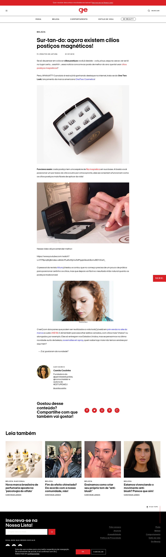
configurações (33, 554)
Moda (38, 19)
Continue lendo (13, 495)
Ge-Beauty (155, 542)
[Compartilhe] (117, 410)
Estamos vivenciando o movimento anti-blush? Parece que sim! (139, 488)
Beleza (55, 19)
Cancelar (98, 552)
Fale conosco (115, 527)
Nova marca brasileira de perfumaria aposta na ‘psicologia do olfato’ (22, 488)
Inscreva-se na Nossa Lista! (102, 3)
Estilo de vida (106, 19)
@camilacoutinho (59, 388)
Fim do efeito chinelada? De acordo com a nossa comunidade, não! (61, 488)
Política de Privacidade (110, 538)
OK (83, 552)
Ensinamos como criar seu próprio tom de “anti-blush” (100, 488)
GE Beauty (128, 19)
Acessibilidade (114, 534)
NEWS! (159, 278)
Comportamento (79, 19)
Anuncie (117, 531)
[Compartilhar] (86, 410)
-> (51, 532)
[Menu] (7, 11)
